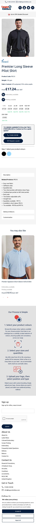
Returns (4, 453)
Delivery (4, 451)
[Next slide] (7, 297)
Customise (18, 515)
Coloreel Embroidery (8, 440)
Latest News (5, 438)
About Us (4, 435)
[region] (18, 510)
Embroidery (5, 445)
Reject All (18, 520)
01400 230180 (14, 135)
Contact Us (5, 456)
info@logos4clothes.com (12, 490)
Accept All (18, 511)
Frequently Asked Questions (10, 448)
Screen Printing (6, 443)
